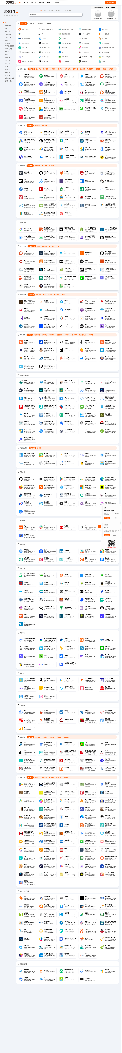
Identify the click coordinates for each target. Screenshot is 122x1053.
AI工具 (26, 2)
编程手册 (41, 2)
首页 (20, 2)
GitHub (57, 2)
